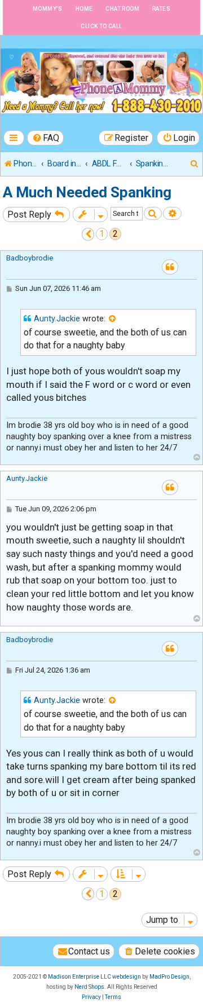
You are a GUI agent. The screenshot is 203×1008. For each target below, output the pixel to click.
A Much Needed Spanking (87, 192)
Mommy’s (48, 9)
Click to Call (101, 26)
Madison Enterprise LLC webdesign (94, 977)
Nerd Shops (89, 987)
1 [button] (101, 233)
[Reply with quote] (170, 267)
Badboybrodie (29, 258)
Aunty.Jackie (57, 319)
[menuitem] (45, 137)
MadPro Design (169, 977)
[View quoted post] (113, 319)
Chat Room (122, 9)
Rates (161, 9)
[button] (88, 234)
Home (84, 9)
